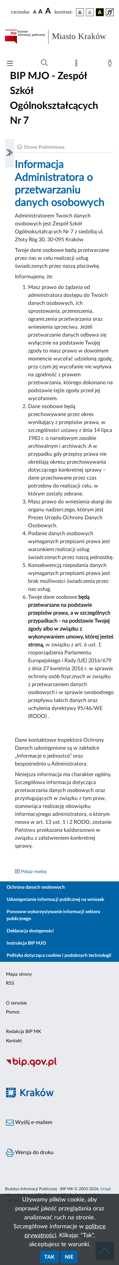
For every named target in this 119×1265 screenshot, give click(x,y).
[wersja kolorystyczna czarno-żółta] (100, 12)
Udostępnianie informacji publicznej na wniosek (55, 899)
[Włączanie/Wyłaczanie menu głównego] (10, 64)
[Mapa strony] (77, 64)
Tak (49, 1257)
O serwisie (16, 1003)
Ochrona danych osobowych (36, 887)
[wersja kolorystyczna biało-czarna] (90, 12)
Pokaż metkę (34, 871)
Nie (69, 1257)
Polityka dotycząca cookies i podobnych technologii (59, 955)
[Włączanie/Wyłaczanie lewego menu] (9, 153)
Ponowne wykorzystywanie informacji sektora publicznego (53, 915)
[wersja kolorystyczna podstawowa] (80, 12)
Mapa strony (19, 974)
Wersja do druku (34, 1152)
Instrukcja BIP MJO (26, 943)
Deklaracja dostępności (30, 931)
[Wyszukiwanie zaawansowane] (44, 63)
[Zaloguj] (111, 64)
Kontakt (14, 1041)
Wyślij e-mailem (33, 1122)
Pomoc (13, 1012)
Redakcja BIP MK (23, 1031)
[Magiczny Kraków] (59, 1097)
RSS (10, 983)
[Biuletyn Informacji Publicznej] (59, 1066)
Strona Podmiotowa (44, 147)
